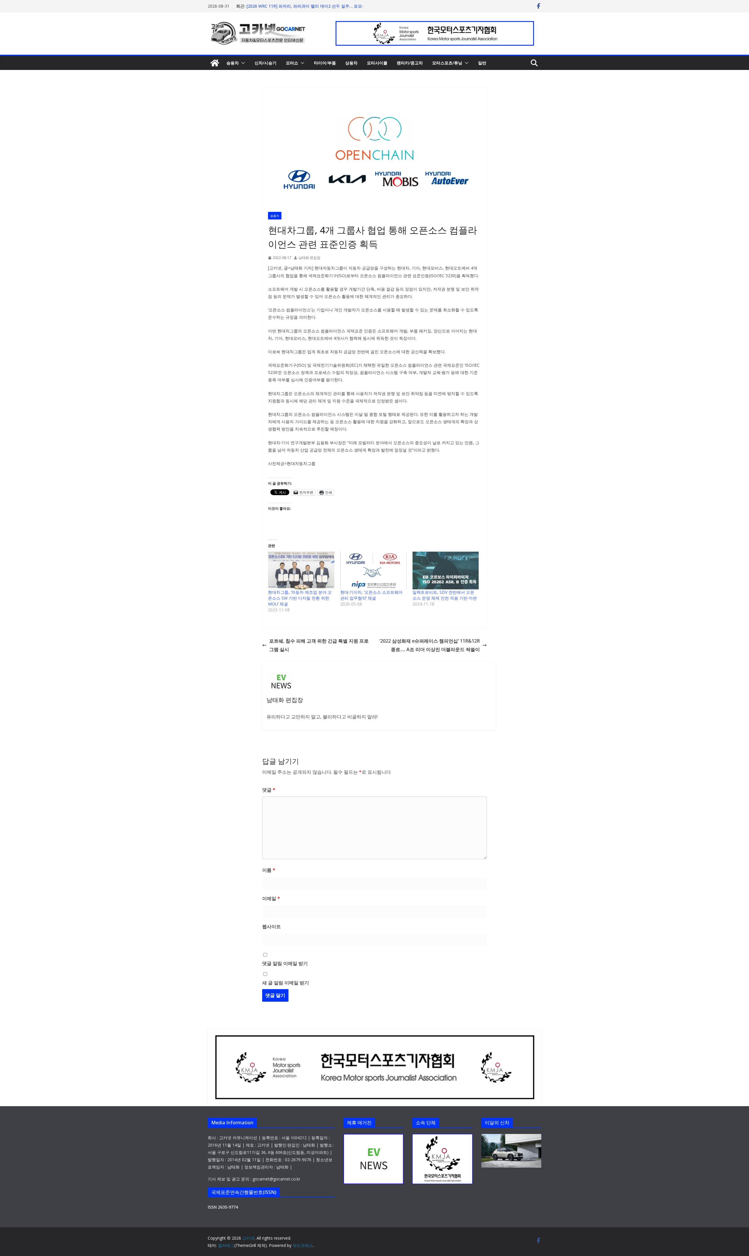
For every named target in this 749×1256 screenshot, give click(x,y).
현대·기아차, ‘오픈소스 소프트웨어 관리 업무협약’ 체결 (371, 595)
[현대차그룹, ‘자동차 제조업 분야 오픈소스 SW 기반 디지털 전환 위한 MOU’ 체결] (301, 571)
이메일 (271, 898)
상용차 (351, 63)
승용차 (232, 63)
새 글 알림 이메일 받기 (285, 982)
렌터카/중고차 (410, 63)
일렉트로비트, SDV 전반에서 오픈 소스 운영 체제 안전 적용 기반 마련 (445, 595)
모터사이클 (377, 63)
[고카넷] (215, 63)
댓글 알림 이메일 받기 (285, 963)
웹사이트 (271, 926)
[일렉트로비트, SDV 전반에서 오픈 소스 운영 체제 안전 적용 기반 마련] (446, 571)
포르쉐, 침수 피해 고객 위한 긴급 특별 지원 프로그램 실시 (319, 645)
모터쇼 (292, 63)
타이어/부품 (325, 63)
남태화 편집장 (309, 257)
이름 (268, 870)
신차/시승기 (265, 63)
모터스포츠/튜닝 (447, 63)
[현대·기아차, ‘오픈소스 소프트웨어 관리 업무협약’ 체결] (373, 571)
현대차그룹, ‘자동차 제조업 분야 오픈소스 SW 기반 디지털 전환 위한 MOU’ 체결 (300, 598)
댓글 (268, 790)
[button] (242, 63)
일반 (482, 63)
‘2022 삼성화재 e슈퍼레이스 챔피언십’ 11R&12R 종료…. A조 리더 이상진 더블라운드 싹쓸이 (429, 645)
